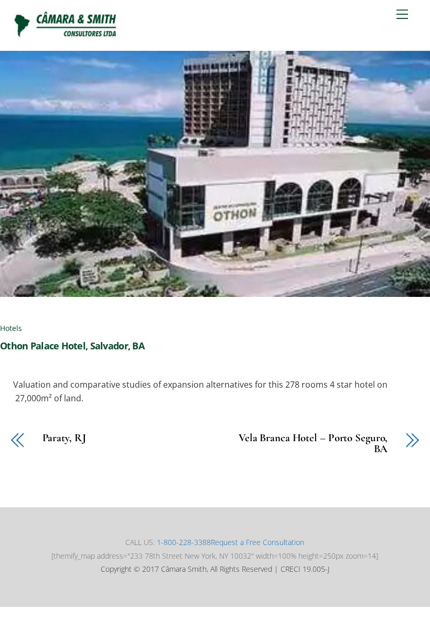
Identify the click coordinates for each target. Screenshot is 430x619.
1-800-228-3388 (184, 542)
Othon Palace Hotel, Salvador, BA (72, 345)
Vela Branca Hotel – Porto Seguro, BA (313, 444)
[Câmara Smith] (65, 37)
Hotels (11, 328)
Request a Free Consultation (257, 542)
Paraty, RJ (64, 438)
